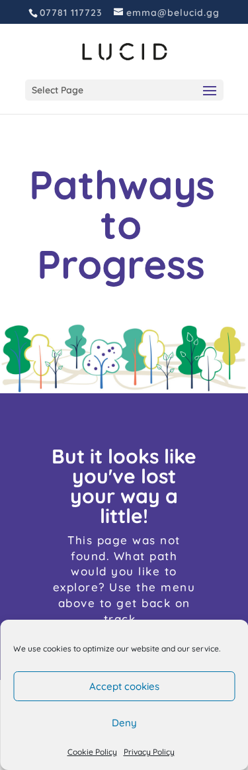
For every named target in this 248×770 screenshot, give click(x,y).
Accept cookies (124, 686)
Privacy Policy (149, 752)
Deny (124, 722)
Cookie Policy (92, 752)
